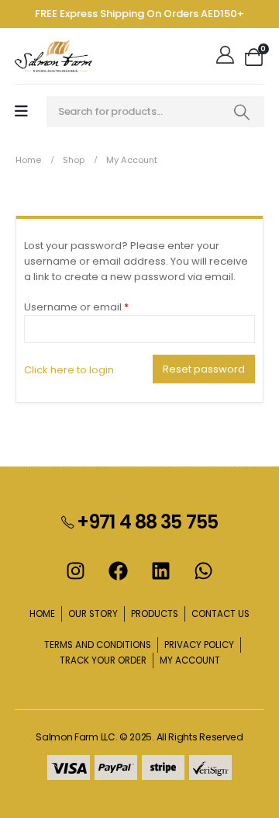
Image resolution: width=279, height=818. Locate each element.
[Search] (242, 111)
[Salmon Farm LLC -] (53, 56)
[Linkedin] (161, 571)
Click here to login (69, 369)
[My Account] (226, 56)
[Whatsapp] (203, 571)
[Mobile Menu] (21, 111)
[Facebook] (118, 571)
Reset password (204, 369)
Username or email (99, 307)
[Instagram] (76, 571)
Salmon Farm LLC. (76, 736)
